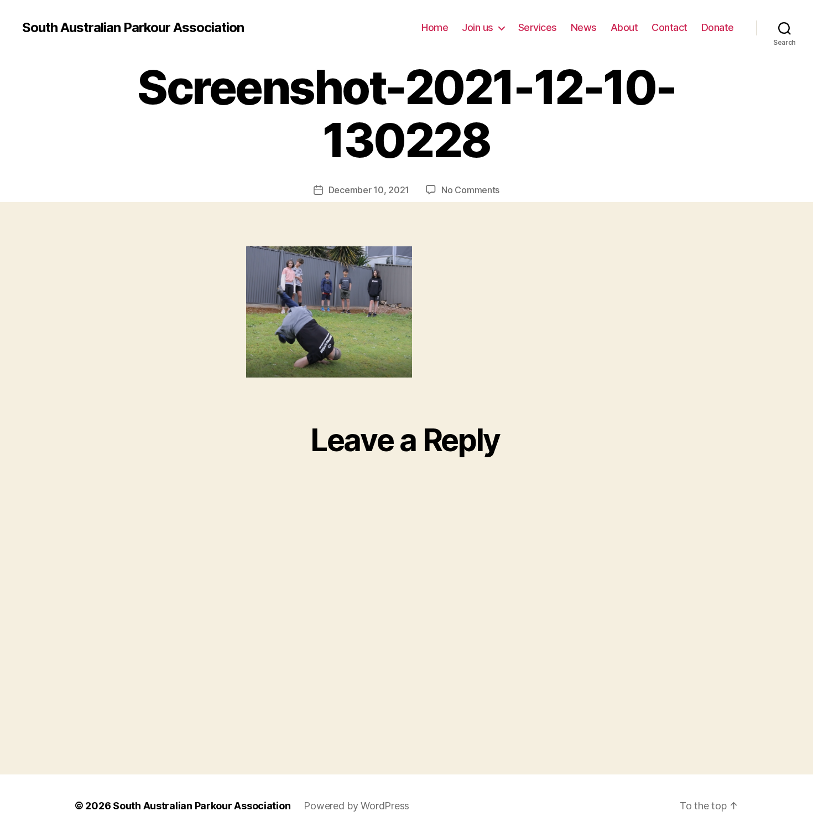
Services (537, 27)
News (584, 27)
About (624, 27)
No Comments (470, 189)
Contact (669, 27)
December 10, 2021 (369, 189)
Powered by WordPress (356, 806)
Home (434, 27)
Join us (477, 27)
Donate (717, 27)
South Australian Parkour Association (133, 27)
